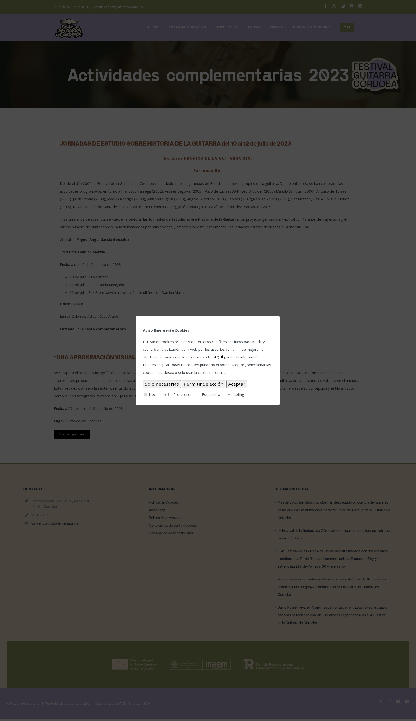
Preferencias (184, 394)
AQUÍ (218, 357)
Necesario (157, 394)
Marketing (236, 394)
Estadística (211, 394)
